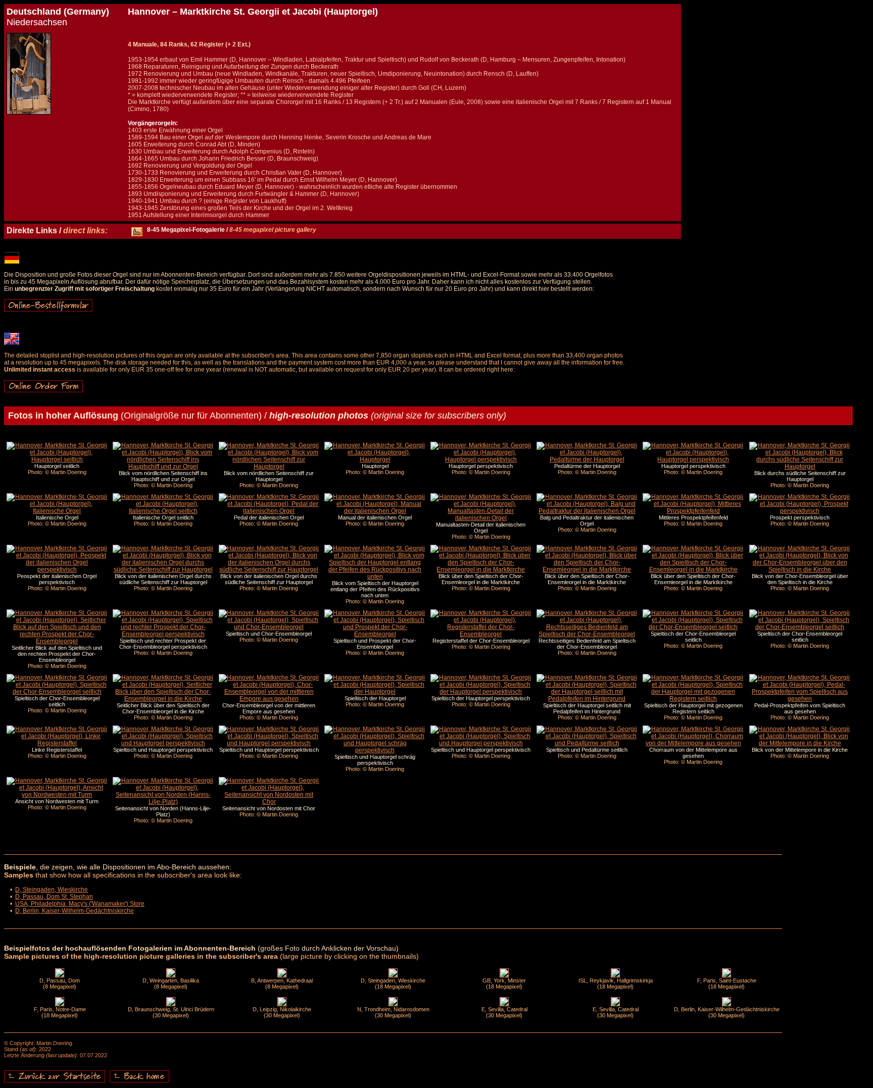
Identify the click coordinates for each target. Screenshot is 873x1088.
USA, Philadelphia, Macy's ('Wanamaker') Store (79, 903)
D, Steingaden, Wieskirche (51, 889)
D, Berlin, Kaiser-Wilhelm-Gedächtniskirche (74, 910)
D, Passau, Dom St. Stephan (54, 896)
